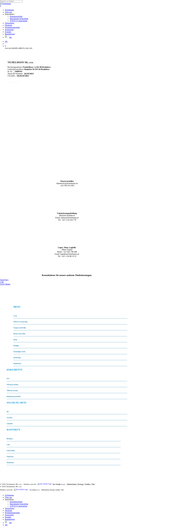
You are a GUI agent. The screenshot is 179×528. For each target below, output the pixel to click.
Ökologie (8, 511)
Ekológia (16, 346)
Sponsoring (9, 515)
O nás (15, 316)
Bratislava (10, 439)
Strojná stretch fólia (19, 328)
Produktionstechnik (12, 513)
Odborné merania (12, 390)
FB (8, 412)
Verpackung (9, 508)
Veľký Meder (11, 450)
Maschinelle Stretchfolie (19, 504)
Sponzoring (17, 357)
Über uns (8, 497)
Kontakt (8, 517)
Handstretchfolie (16, 502)
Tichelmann (9, 495)
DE (6, 525)
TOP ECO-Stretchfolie (18, 506)
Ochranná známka (12, 384)
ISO (8, 378)
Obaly (15, 340)
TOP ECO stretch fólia (20, 322)
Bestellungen (10, 519)
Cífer (8, 445)
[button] (14, 80)
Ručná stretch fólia (19, 334)
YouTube (9, 418)
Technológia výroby (19, 351)
